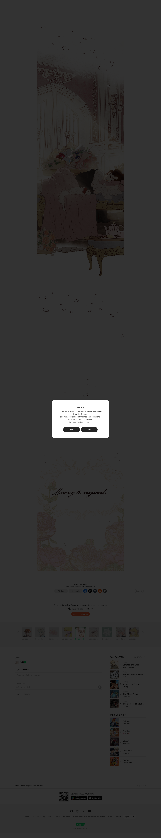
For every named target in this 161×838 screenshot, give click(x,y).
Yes (89, 429)
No (71, 429)
